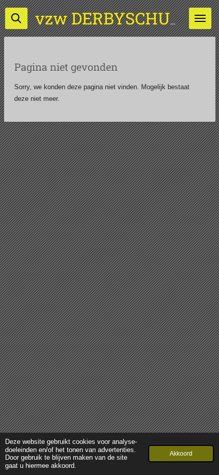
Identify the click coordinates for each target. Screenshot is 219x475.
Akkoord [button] (181, 453)
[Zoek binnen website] (16, 18)
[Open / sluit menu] (200, 18)
